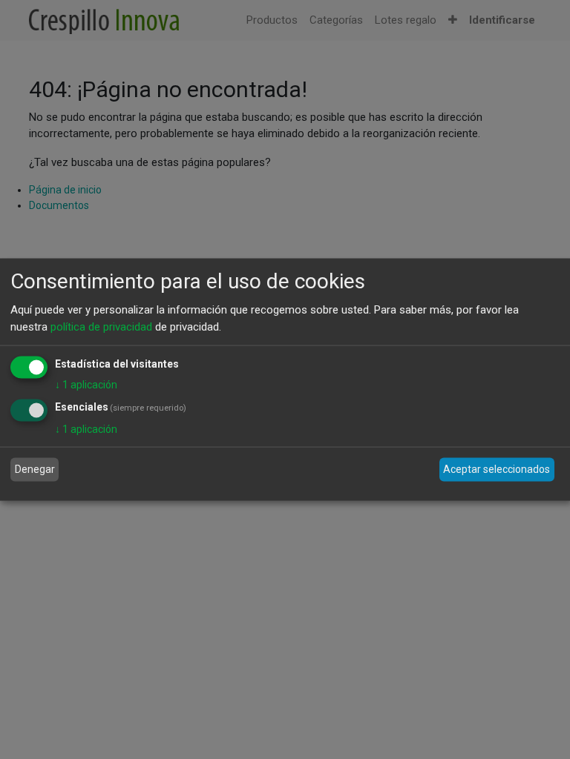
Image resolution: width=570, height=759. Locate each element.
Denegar (35, 469)
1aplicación (86, 385)
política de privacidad (101, 326)
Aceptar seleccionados (496, 469)
